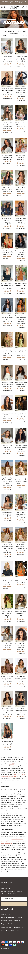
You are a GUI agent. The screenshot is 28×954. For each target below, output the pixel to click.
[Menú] (1, 7)
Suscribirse (14, 904)
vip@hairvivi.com (18, 927)
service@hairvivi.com (16, 917)
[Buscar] (5, 7)
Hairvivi (11, 764)
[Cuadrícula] (23, 36)
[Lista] (26, 36)
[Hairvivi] (14, 7)
